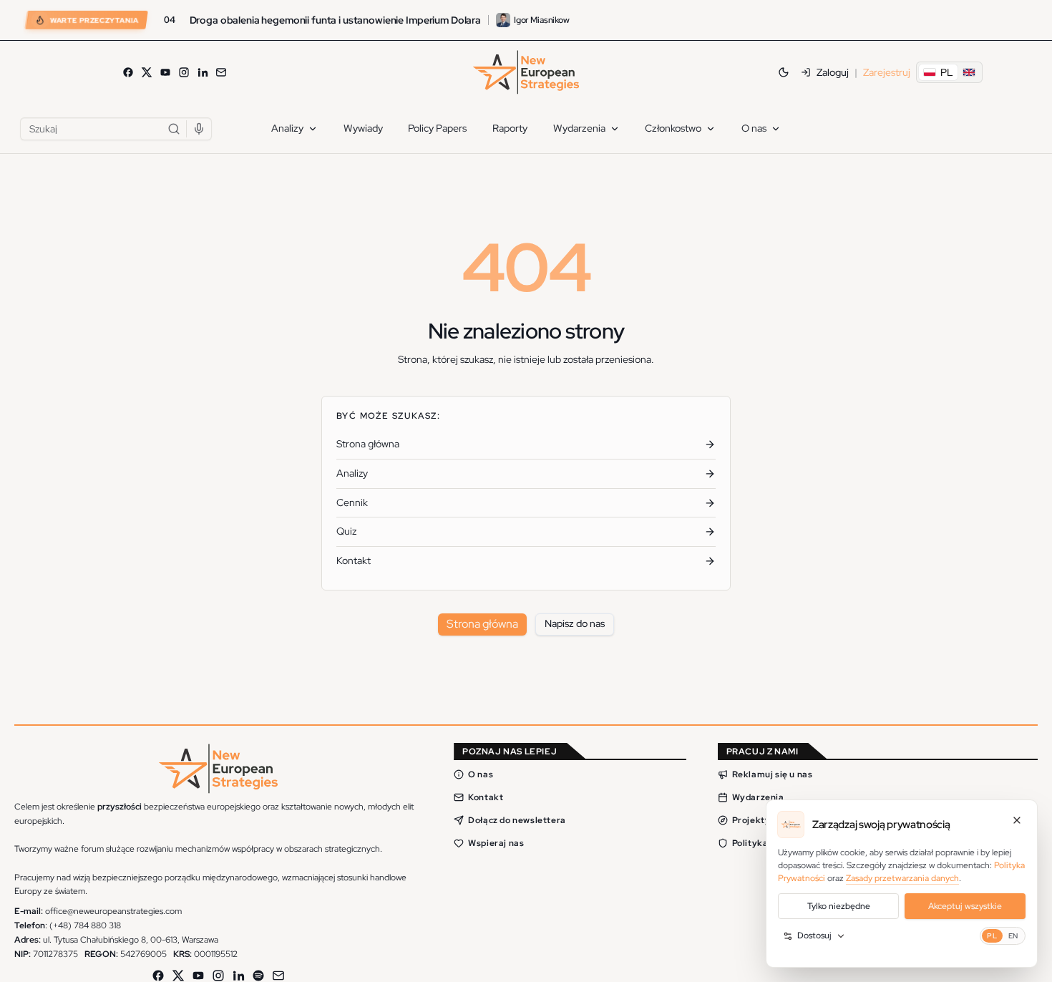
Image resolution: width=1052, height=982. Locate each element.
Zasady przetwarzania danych (902, 878)
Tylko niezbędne (838, 906)
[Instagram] (184, 72)
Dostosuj (814, 935)
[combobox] (116, 128)
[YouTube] (165, 72)
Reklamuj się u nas (772, 773)
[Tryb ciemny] (783, 72)
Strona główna (482, 623)
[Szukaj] (173, 128)
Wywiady (363, 128)
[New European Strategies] (525, 72)
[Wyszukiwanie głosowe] (199, 128)
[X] (147, 72)
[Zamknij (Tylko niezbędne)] (1016, 820)
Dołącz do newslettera (517, 819)
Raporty (509, 128)
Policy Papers (437, 128)
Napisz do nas (575, 623)
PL (992, 935)
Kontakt (485, 796)
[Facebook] (128, 72)
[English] (969, 72)
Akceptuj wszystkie (965, 906)
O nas (753, 128)
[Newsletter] (221, 72)
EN (1013, 935)
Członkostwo (673, 128)
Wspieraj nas (496, 842)
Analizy (287, 128)
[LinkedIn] (202, 72)
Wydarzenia (579, 128)
